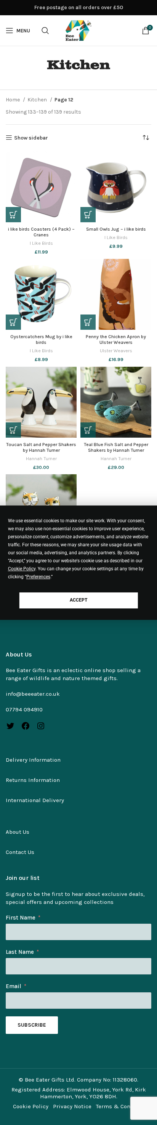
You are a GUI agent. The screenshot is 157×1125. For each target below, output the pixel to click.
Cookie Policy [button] (21, 568)
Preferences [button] (38, 576)
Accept (78, 600)
